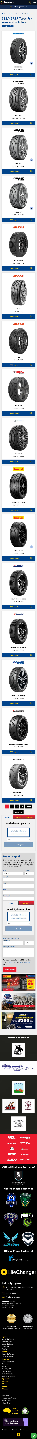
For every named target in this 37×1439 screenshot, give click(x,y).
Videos (5, 1389)
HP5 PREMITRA (18, 260)
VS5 (18, 357)
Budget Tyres (6, 1401)
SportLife (18, 405)
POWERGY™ (18, 551)
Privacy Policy (12, 962)
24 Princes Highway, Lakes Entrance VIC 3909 (19, 1288)
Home (5, 14)
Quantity (27, 871)
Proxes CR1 (18, 67)
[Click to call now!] (30, 2)
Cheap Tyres (6, 1403)
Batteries (5, 1364)
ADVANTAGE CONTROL (18, 599)
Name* (5, 877)
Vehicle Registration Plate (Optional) (11, 939)
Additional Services (8, 1376)
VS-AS (18, 309)
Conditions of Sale (25, 1430)
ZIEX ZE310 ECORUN (18, 696)
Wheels (5, 1351)
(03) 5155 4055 (12, 1293)
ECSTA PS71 (18, 164)
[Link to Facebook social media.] (18, 1434)
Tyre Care (5, 1347)
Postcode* (6, 896)
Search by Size (7, 1342)
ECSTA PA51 (18, 115)
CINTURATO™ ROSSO (18, 502)
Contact (5, 1381)
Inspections (5, 1366)
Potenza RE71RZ (18, 792)
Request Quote (10, 969)
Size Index (5, 1396)
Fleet (4, 1384)
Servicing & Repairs (8, 1369)
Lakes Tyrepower (20, 7)
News (4, 1386)
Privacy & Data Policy (13, 1430)
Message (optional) (9, 947)
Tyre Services (6, 1371)
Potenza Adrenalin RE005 (18, 744)
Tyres (4, 1337)
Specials (5, 1379)
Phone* (5, 883)
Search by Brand (7, 1344)
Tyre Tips (5, 1349)
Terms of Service (25, 962)
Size (4, 871)
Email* (5, 890)
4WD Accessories (8, 1361)
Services (5, 1359)
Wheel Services (7, 1374)
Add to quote (14, 75)
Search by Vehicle (8, 1339)
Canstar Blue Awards (9, 1398)
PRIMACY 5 (18, 454)
